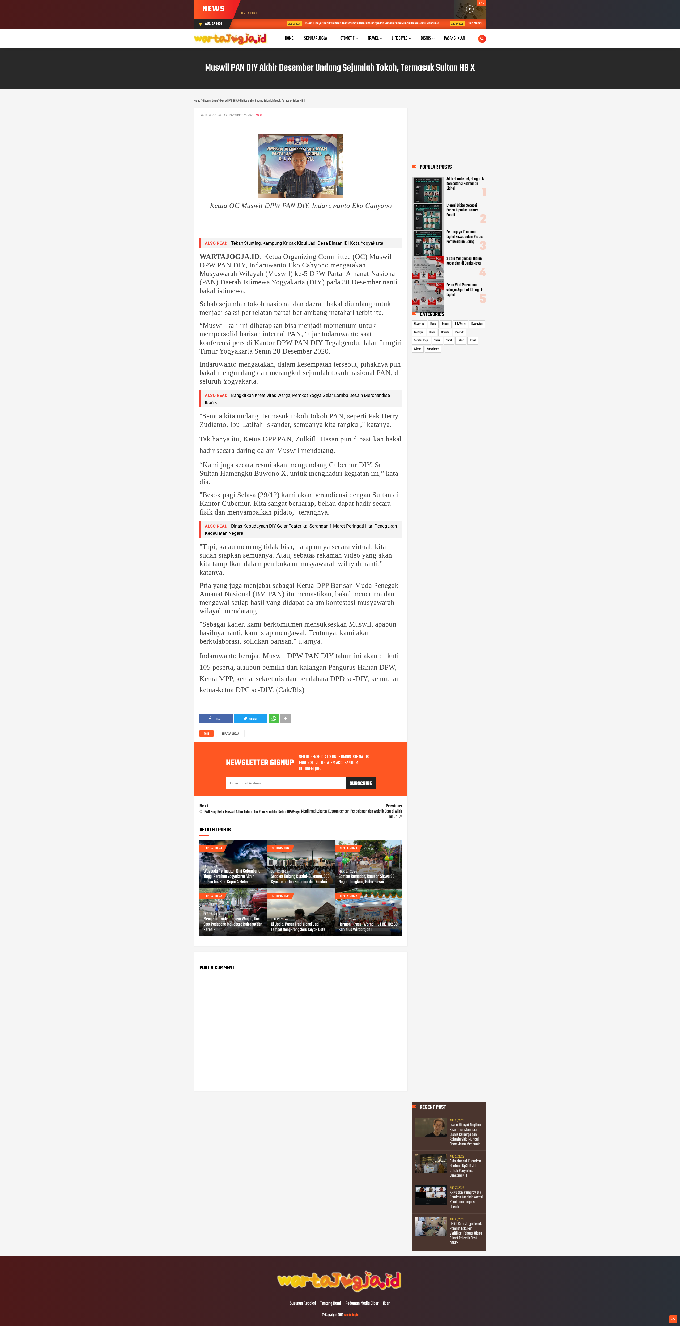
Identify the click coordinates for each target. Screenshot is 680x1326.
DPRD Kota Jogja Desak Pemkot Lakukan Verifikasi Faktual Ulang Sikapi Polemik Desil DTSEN (466, 1234)
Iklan (386, 1304)
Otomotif (445, 332)
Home (289, 38)
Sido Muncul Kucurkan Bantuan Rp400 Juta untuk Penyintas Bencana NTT (478, 23)
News (432, 332)
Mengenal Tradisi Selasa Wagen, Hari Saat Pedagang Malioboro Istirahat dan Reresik (232, 925)
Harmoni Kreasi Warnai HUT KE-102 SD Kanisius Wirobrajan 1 (368, 927)
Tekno (461, 340)
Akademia (419, 323)
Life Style (418, 332)
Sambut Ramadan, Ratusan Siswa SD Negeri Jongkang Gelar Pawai (366, 879)
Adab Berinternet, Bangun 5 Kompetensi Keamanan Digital (465, 184)
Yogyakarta (433, 349)
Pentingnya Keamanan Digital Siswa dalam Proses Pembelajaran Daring (464, 237)
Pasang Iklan (454, 38)
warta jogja (351, 1315)
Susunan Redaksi (303, 1304)
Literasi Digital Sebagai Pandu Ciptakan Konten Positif (462, 210)
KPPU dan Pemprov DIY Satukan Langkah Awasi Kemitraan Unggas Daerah (466, 1199)
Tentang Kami (330, 1304)
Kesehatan (477, 323)
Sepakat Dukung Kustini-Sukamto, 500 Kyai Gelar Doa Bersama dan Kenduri (300, 879)
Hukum (445, 323)
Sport (449, 340)
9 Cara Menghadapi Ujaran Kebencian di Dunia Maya (464, 261)
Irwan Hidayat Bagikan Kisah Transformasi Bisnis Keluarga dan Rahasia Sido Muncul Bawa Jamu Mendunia (337, 23)
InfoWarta (460, 323)
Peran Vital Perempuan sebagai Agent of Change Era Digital (465, 290)
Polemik (459, 332)
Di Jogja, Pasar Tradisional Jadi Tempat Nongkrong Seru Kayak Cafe (298, 927)
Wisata (417, 349)
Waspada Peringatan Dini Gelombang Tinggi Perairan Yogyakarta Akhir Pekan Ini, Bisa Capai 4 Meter (231, 877)
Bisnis (433, 323)
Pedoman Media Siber (362, 1304)
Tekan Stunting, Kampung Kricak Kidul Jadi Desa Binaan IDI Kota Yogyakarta (307, 243)
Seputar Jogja (230, 734)
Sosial (437, 340)
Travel (473, 340)
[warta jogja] (340, 1292)
